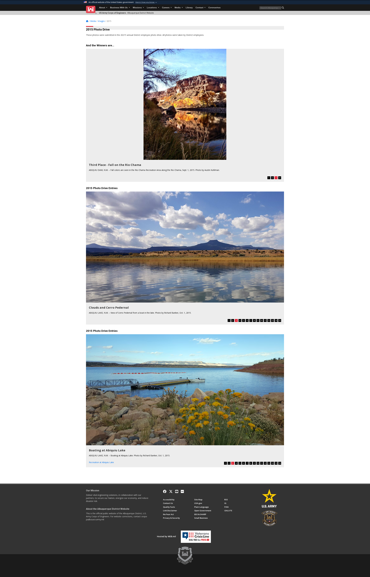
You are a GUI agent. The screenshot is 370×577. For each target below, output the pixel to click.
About (102, 8)
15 (280, 320)
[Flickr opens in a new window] (182, 491)
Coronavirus (214, 8)
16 (280, 463)
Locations (152, 8)
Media (178, 8)
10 (261, 320)
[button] (146, 2)
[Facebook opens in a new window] (164, 491)
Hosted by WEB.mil (166, 536)
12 (269, 320)
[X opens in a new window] (171, 491)
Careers (166, 8)
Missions (137, 8)
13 (272, 320)
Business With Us (119, 8)
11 (265, 320)
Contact (200, 8)
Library (189, 8)
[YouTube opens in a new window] (176, 491)
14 (276, 320)
